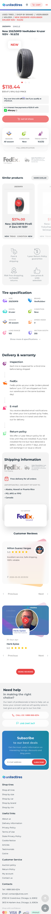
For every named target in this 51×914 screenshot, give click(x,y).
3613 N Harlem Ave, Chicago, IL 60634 (20, 902)
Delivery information (12, 823)
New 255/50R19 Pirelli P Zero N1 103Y (18, 225)
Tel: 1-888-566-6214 (11, 889)
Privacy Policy (9, 827)
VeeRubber (42, 14)
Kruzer (8, 17)
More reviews (25, 672)
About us (6, 819)
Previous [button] (12, 594)
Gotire (5, 853)
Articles (5, 845)
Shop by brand (25, 14)
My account (7, 873)
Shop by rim (8, 807)
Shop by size (8, 794)
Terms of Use (8, 832)
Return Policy (8, 869)
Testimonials (8, 849)
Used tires (8, 14)
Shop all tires (8, 790)
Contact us (7, 878)
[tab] (22, 82)
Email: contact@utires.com (15, 894)
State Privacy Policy (11, 836)
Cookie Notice (9, 840)
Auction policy (9, 865)
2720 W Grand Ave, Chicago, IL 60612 (19, 898)
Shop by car (7, 799)
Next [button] (41, 594)
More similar (40, 178)
